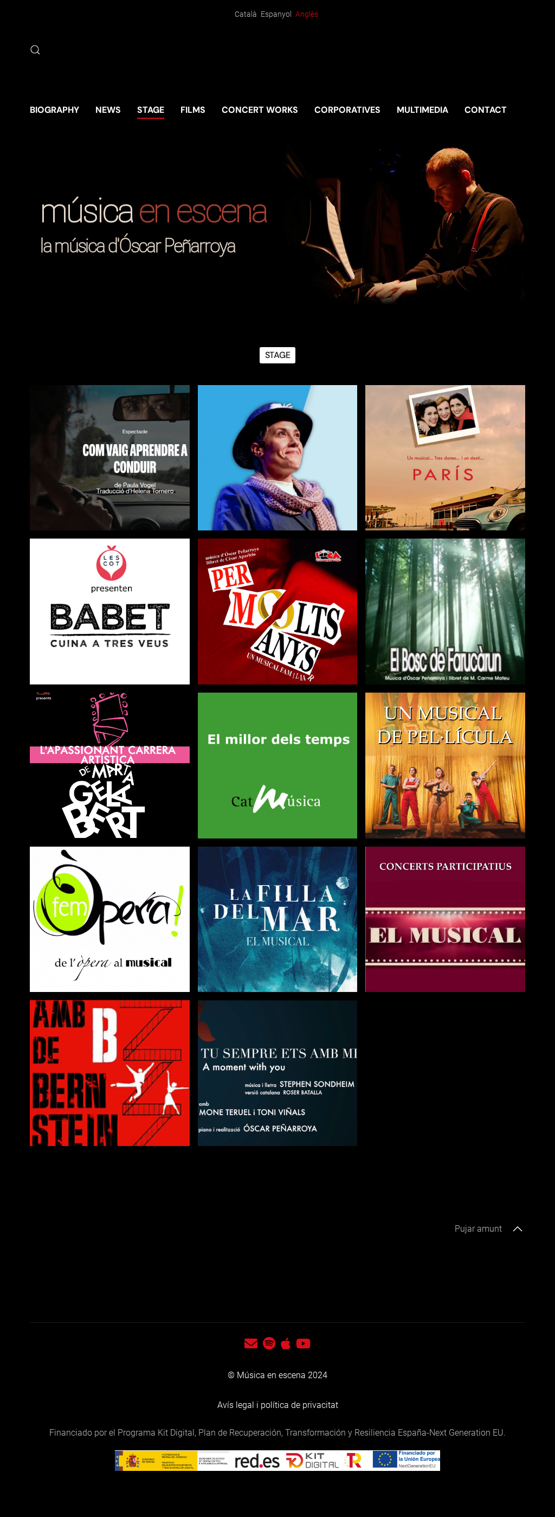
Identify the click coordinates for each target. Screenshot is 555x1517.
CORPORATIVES (347, 110)
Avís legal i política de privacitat (277, 1405)
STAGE (150, 110)
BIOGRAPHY (54, 110)
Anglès (306, 14)
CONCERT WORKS (260, 110)
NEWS (108, 110)
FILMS (192, 110)
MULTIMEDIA (422, 110)
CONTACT (485, 110)
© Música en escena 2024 (277, 1375)
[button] (35, 50)
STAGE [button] (277, 355)
